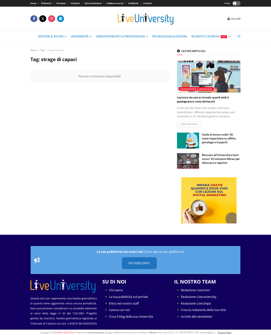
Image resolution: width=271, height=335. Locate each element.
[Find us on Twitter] (42, 18)
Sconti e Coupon (208, 36)
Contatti (147, 3)
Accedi (235, 18)
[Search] (239, 36)
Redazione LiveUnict (195, 290)
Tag (42, 50)
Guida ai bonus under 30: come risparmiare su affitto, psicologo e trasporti (219, 138)
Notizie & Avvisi (50, 36)
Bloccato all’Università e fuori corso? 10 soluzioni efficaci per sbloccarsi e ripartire (221, 158)
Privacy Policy (225, 332)
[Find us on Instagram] (51, 18)
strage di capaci (56, 50)
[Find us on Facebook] (33, 18)
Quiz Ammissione (93, 3)
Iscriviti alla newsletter (197, 316)
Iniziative (75, 3)
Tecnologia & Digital (169, 36)
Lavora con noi (119, 310)
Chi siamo (61, 3)
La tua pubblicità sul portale (128, 297)
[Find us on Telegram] (60, 18)
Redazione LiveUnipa (196, 303)
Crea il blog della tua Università (131, 316)
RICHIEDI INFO (139, 263)
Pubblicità (133, 3)
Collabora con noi (115, 3)
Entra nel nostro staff (124, 303)
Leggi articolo (191, 123)
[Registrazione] (209, 200)
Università (80, 36)
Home (33, 3)
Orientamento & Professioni (120, 36)
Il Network (46, 3)
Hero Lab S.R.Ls (66, 332)
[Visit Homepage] (146, 19)
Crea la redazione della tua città (203, 310)
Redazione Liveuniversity (198, 297)
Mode (227, 3)
